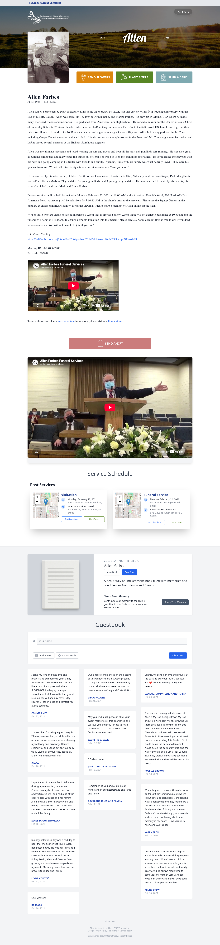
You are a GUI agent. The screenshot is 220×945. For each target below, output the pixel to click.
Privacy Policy (101, 930)
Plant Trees (94, 519)
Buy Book (130, 572)
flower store (115, 321)
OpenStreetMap (113, 936)
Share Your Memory (175, 602)
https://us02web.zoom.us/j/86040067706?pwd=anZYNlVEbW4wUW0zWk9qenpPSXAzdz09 (82, 239)
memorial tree (66, 321)
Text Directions (71, 519)
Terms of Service (118, 930)
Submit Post (178, 655)
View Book (112, 572)
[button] (46, 502)
